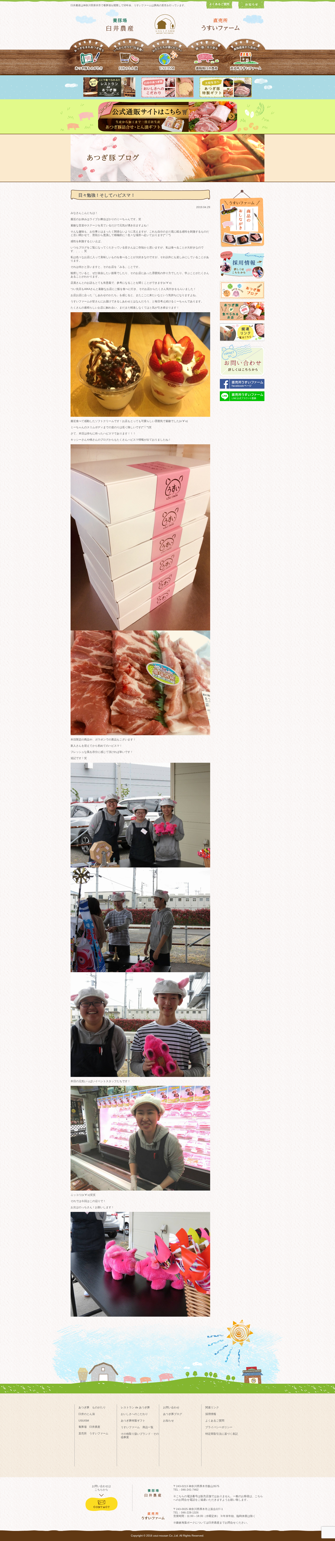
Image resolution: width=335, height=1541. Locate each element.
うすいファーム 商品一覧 (137, 1427)
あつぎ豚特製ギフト (133, 1420)
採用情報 (210, 1414)
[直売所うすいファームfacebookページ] (242, 390)
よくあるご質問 (214, 1420)
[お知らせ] (251, 7)
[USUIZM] (167, 60)
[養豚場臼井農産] (206, 60)
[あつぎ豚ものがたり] (89, 60)
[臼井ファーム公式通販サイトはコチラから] (167, 130)
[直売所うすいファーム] (245, 60)
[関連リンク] (242, 342)
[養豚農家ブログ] (242, 301)
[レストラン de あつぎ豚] (109, 96)
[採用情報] (242, 280)
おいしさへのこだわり (134, 1414)
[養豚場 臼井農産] (119, 24)
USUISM (84, 1420)
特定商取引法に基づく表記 (221, 1433)
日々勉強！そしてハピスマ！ (106, 195)
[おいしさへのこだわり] (167, 96)
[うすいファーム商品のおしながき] (242, 250)
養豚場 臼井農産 (89, 1426)
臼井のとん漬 (87, 1414)
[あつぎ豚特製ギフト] (225, 96)
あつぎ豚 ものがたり (92, 1407)
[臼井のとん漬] (128, 60)
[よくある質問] (219, 7)
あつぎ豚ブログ (172, 1414)
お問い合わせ (171, 1407)
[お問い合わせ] (242, 378)
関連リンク (212, 1407)
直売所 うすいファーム (93, 1433)
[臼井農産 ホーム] (167, 24)
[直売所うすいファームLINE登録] (242, 402)
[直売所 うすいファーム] (220, 24)
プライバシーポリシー (218, 1427)
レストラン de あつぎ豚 (135, 1407)
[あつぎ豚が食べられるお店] (242, 321)
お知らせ (168, 1420)
